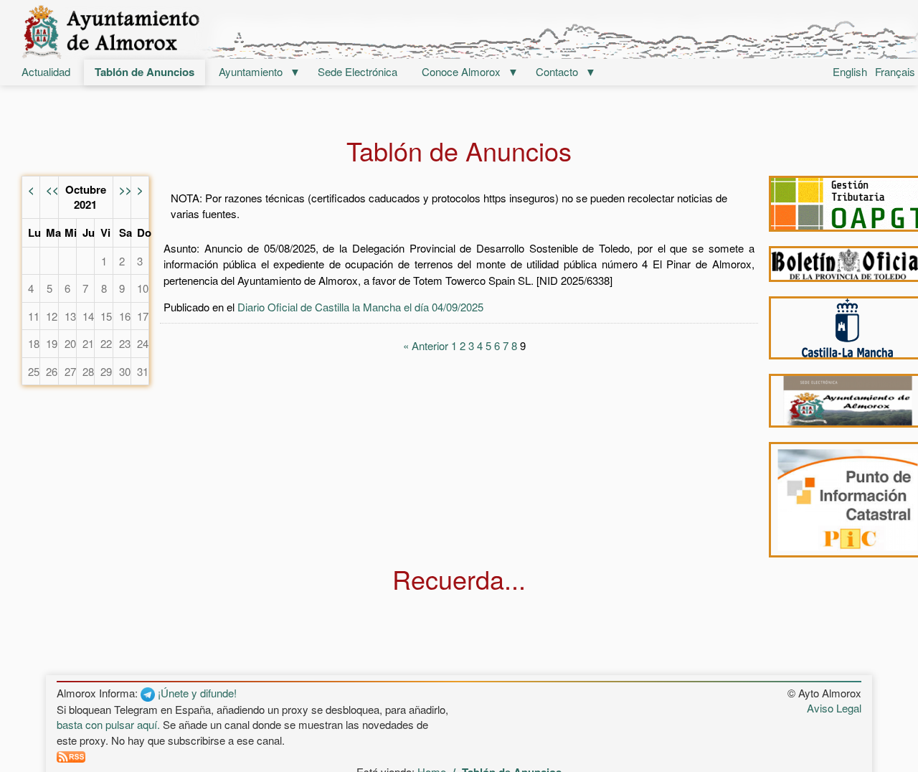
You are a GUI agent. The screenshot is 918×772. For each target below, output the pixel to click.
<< (52, 189)
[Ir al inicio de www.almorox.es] (459, 31)
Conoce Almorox (461, 71)
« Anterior (425, 345)
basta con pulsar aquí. (108, 724)
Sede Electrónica (357, 71)
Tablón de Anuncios (144, 72)
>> (125, 189)
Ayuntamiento (251, 71)
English (850, 71)
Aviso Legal (834, 707)
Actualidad (46, 71)
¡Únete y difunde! (196, 692)
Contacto (557, 71)
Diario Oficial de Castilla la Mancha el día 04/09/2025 (360, 306)
